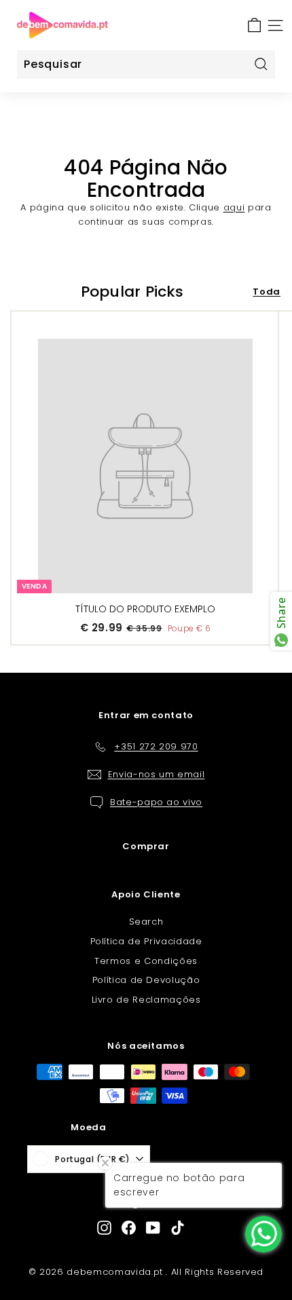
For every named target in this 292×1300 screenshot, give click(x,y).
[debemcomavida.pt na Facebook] (129, 1228)
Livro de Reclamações (146, 999)
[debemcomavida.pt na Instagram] (104, 1228)
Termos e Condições (146, 960)
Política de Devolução (146, 979)
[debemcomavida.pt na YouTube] (153, 1228)
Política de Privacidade (146, 941)
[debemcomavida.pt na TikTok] (177, 1228)
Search (146, 921)
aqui (234, 207)
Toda (266, 291)
